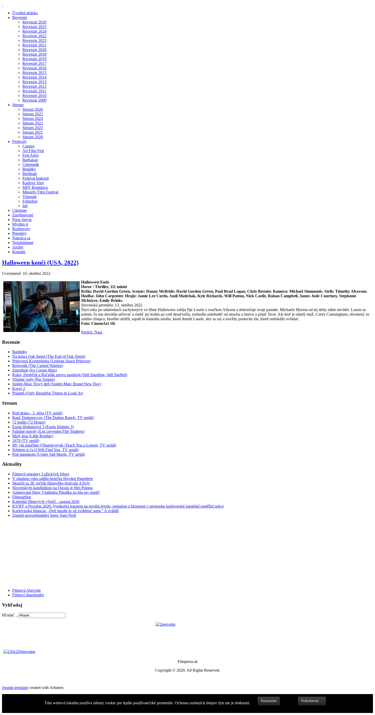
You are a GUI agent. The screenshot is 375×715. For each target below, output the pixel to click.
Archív (17, 247)
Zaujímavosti (22, 215)
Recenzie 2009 (34, 100)
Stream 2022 (32, 123)
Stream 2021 (32, 132)
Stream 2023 (32, 128)
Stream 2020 (32, 137)
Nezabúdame (22, 242)
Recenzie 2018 (34, 54)
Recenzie (19, 17)
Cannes (28, 146)
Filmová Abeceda (26, 590)
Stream (17, 105)
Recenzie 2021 (34, 45)
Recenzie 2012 (34, 86)
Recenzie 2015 (34, 72)
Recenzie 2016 (34, 68)
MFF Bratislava (35, 187)
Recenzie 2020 (34, 49)
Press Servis (22, 219)
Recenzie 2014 (34, 77)
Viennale (29, 196)
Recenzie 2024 (34, 31)
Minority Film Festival (40, 192)
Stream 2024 (32, 118)
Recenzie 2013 (34, 82)
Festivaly (19, 141)
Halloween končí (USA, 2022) (40, 262)
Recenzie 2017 (34, 63)
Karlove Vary (33, 183)
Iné (25, 206)
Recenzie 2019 (34, 59)
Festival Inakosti (35, 178)
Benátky (29, 169)
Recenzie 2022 (34, 36)
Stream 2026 (32, 109)
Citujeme (19, 210)
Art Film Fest (33, 151)
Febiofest (29, 201)
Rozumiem (269, 701)
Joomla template (15, 687)
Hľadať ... (10, 615)
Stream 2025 (32, 114)
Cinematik (30, 164)
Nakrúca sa (21, 238)
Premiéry (19, 233)
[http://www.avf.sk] (2, 4)
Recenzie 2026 (34, 22)
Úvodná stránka (25, 13)
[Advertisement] (32, 552)
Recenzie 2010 (34, 95)
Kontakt (18, 252)
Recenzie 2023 (34, 40)
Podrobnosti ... (312, 701)
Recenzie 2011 (34, 91)
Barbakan (30, 160)
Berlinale (29, 173)
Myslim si (20, 224)
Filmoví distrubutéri (28, 595)
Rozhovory (21, 229)
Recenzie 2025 (34, 26)
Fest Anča (30, 155)
